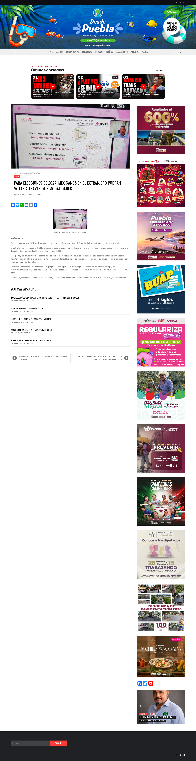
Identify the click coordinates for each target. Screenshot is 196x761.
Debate (152, 714)
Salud (17, 176)
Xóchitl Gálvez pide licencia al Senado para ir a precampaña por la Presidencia (100, 358)
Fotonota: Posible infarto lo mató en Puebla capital (31, 340)
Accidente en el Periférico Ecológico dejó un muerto (31, 319)
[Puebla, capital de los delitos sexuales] (161, 707)
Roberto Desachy (17, 301)
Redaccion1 (21, 194)
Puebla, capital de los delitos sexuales (157, 717)
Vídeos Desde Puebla (139, 51)
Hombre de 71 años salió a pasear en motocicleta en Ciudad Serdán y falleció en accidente (45, 297)
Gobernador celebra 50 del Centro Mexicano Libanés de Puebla (42, 358)
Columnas (143, 714)
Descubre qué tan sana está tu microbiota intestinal (31, 329)
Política (109, 51)
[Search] (181, 52)
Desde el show (122, 51)
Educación (99, 51)
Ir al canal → (160, 70)
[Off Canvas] (15, 52)
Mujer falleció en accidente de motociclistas (28, 308)
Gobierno (60, 51)
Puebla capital (72, 51)
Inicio (50, 51)
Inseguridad (87, 51)
